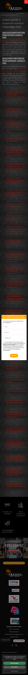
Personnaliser (14, 671)
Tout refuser (14, 667)
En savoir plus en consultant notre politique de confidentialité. (13, 349)
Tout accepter (14, 663)
